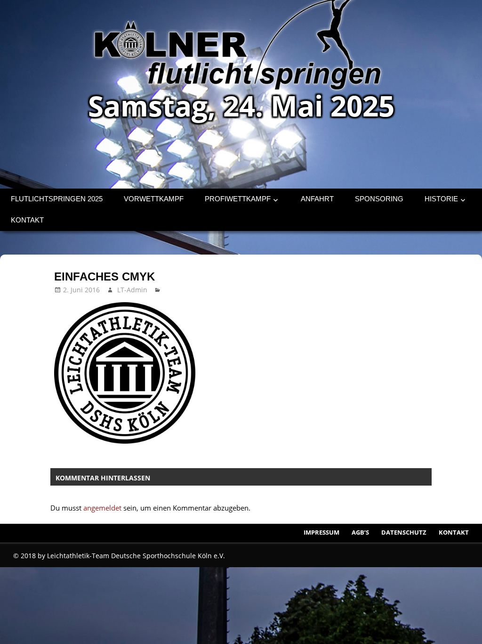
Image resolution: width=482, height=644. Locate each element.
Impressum (321, 532)
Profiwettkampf (238, 199)
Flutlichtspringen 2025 (57, 199)
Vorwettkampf (154, 199)
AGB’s (360, 532)
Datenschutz (403, 532)
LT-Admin (132, 289)
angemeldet (102, 507)
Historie (441, 199)
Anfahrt (317, 199)
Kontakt (27, 220)
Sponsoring (379, 199)
